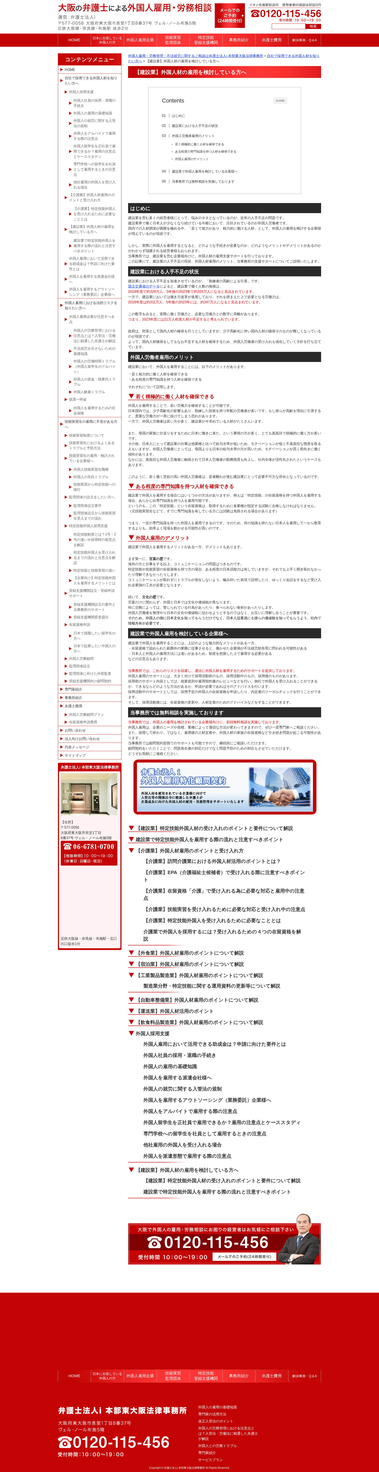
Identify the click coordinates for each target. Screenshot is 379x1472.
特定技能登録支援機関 (206, 40)
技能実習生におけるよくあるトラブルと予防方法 (92, 445)
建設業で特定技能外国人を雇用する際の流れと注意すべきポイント (210, 839)
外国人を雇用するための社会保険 (94, 410)
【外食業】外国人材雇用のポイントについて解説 (190, 953)
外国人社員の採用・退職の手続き (179, 1055)
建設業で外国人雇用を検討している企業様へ (205, 171)
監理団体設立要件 (87, 505)
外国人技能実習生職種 (91, 469)
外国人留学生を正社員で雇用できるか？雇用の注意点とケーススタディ (222, 1122)
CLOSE (280, 100)
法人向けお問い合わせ (82, 739)
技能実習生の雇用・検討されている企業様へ (92, 458)
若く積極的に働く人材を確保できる (199, 144)
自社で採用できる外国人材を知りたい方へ (91, 80)
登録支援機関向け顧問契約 (90, 681)
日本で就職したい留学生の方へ (94, 635)
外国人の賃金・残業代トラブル (94, 381)
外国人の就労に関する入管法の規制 (182, 1089)
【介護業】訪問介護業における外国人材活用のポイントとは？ (212, 861)
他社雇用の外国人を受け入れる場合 (182, 1145)
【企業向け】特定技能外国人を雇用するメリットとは (94, 580)
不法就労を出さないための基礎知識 (94, 351)
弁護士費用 (272, 40)
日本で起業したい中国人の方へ (94, 648)
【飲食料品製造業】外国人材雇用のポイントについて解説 (199, 1022)
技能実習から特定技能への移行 (94, 486)
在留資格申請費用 (83, 722)
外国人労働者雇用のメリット (193, 136)
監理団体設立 (79, 666)
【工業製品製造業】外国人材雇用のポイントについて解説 (199, 975)
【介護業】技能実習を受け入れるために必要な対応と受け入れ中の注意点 (224, 909)
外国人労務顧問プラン (86, 714)
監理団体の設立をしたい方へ (92, 497)
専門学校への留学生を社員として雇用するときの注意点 (204, 1133)
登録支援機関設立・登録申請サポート (92, 593)
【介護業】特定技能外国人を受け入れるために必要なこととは (212, 920)
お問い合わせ (75, 730)
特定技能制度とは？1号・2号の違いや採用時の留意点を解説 (94, 540)
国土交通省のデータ (144, 286)
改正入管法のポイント (215, 1421)
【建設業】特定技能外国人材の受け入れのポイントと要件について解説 (214, 828)
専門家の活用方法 (212, 1414)
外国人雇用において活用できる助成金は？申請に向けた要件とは (214, 1044)
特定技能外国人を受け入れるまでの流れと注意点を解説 (94, 558)
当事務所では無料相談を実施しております (203, 181)
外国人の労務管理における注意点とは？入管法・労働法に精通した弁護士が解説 (94, 336)
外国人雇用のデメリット (192, 159)
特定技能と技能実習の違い (94, 570)
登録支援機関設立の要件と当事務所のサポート (94, 607)
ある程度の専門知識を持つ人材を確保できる (205, 151)
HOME (74, 40)
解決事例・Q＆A (304, 40)
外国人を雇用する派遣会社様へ (177, 1077)
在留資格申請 (79, 624)
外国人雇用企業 (140, 40)
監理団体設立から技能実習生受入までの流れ (94, 515)
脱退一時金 (78, 399)
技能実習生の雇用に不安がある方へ (91, 424)
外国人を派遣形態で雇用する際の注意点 (187, 1156)
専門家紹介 (73, 689)
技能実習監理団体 (173, 40)
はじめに (178, 115)
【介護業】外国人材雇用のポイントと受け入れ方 (190, 850)
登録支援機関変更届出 (91, 617)
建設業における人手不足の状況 (195, 126)
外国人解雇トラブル (89, 392)
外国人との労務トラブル (217, 1446)
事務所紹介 (239, 40)
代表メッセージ (77, 747)
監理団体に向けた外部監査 (90, 673)
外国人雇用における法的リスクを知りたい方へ (91, 305)
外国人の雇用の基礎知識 (170, 1066)
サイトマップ (75, 755)
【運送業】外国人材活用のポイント (175, 1011)
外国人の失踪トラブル (91, 477)
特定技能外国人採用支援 (88, 526)
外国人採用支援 (153, 1033)
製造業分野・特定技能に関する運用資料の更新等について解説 (211, 986)
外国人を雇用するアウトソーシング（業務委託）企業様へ (207, 1100)
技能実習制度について (86, 435)
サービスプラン (210, 1460)
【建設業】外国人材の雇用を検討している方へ (187, 1170)
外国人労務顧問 (81, 658)
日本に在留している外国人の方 (107, 40)
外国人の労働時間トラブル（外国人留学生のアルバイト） (94, 366)
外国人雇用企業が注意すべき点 (92, 319)
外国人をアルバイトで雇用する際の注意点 (190, 1111)
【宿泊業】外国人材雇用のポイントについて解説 (190, 964)
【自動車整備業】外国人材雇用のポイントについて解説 (197, 1000)
